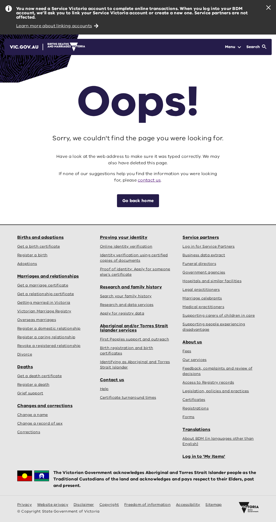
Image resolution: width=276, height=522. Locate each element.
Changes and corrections (45, 406)
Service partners (200, 237)
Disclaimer (84, 504)
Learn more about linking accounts (54, 26)
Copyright (109, 504)
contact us (149, 180)
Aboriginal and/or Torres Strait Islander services (134, 328)
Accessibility (188, 504)
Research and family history (131, 287)
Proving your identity (123, 237)
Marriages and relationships (48, 276)
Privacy (24, 504)
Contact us (112, 380)
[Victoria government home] (249, 507)
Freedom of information (147, 504)
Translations (196, 429)
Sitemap (213, 504)
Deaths (25, 367)
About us (192, 342)
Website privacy (52, 504)
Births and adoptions (40, 237)
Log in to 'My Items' (203, 456)
